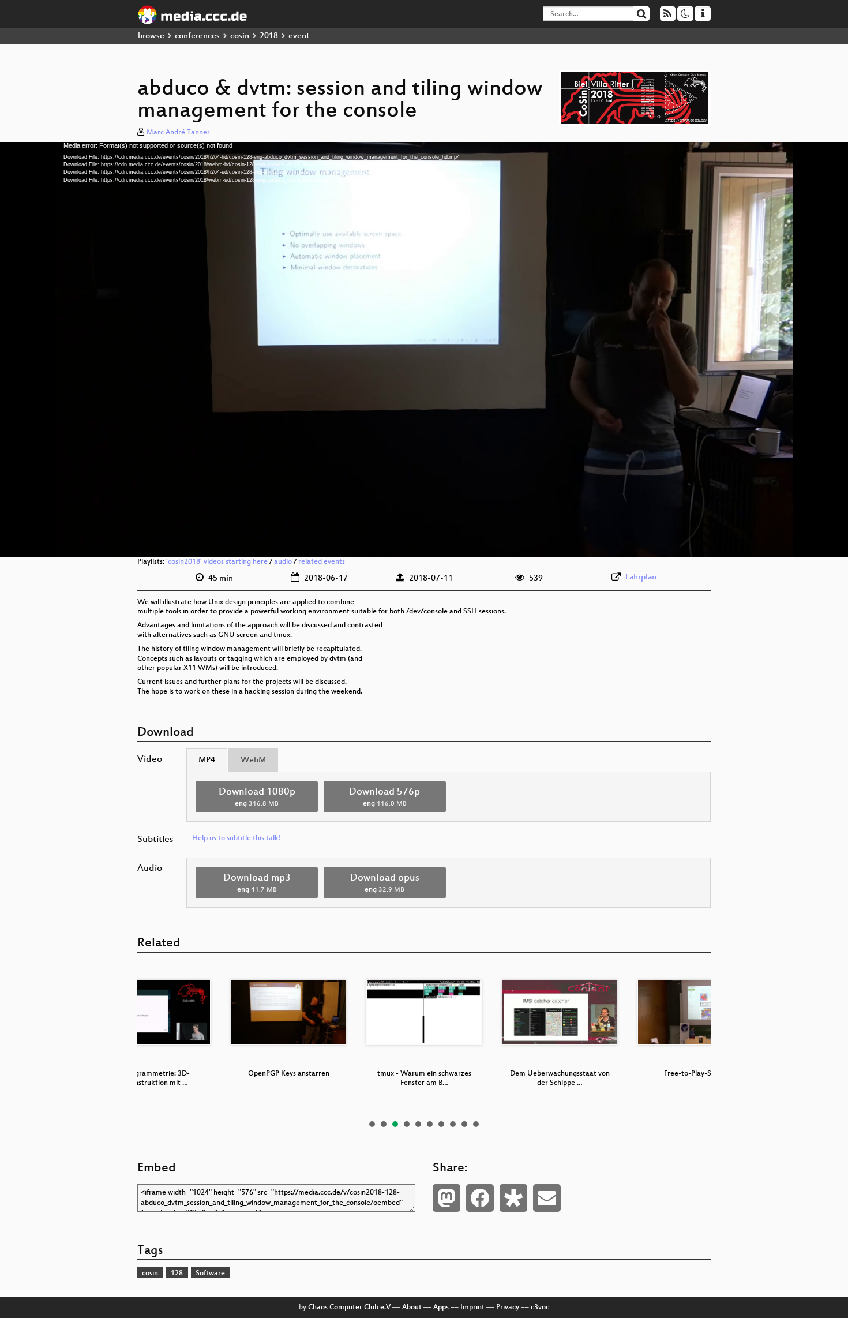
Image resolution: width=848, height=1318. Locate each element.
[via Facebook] (480, 1198)
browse (151, 36)
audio (283, 562)
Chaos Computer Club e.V (349, 1308)
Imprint (472, 1308)
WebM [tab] (253, 760)
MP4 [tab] (206, 760)
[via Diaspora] (513, 1198)
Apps (441, 1308)
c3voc (540, 1308)
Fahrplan (640, 577)
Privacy (507, 1308)
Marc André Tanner (178, 133)
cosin (239, 36)
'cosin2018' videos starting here (217, 562)
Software (210, 1274)
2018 (269, 36)
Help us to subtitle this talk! (236, 838)
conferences (197, 36)
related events (321, 562)
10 (476, 1124)
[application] (424, 349)
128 (177, 1274)
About (412, 1308)
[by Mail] (547, 1198)
